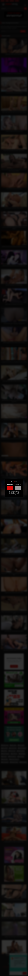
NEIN (17, 488)
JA (10, 488)
